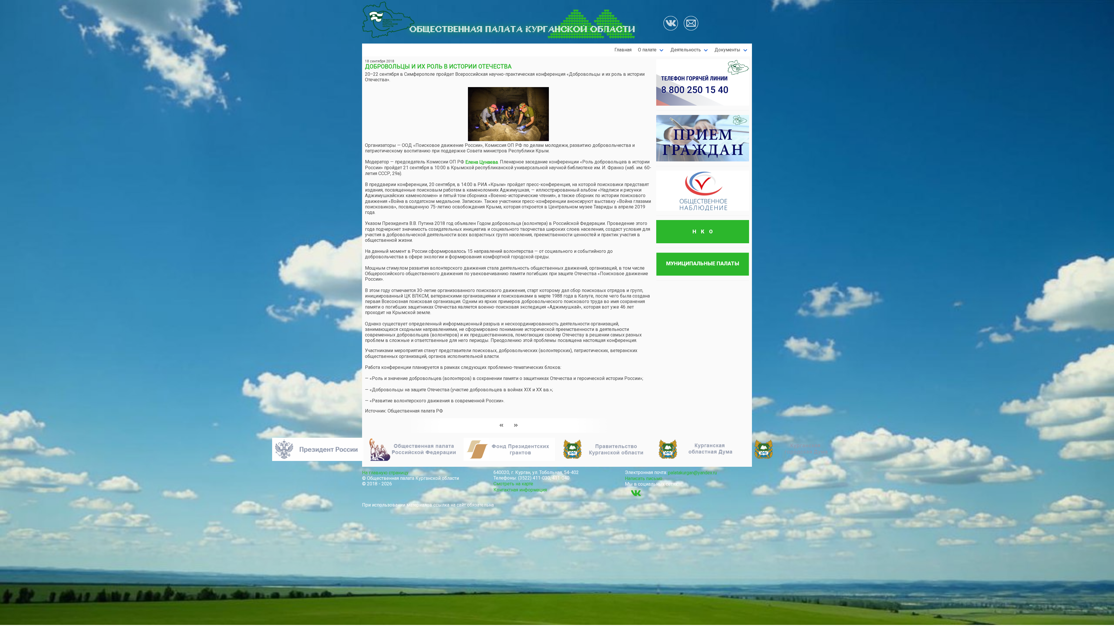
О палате (647, 50)
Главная (623, 50)
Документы (727, 50)
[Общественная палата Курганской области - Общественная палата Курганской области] (388, 20)
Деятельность (685, 50)
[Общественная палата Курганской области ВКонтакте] (636, 493)
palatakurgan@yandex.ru (692, 472)
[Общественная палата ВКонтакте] (670, 24)
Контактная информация (520, 490)
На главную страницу (385, 472)
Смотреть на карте (513, 484)
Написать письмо (643, 478)
